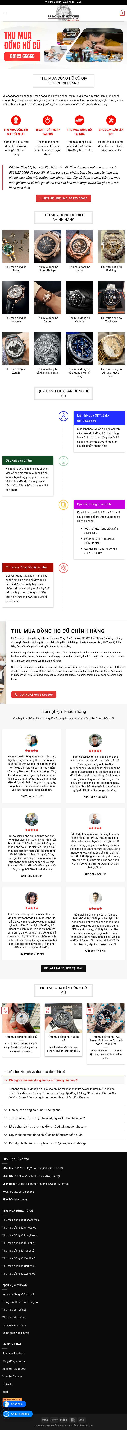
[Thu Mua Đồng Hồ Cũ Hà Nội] (63, 13)
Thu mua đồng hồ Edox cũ (21, 1036)
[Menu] (4, 13)
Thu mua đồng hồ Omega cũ (19, 1227)
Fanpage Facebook (13, 1353)
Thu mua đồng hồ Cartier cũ (18, 1266)
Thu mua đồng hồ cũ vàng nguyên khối (111, 373)
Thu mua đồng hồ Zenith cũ (18, 1258)
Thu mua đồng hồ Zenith (15, 371)
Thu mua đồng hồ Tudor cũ (18, 1250)
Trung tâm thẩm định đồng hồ (20, 1302)
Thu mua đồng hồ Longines (15, 319)
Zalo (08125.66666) (14, 1368)
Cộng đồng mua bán (14, 1361)
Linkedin (7, 1384)
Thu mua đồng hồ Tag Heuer (111, 319)
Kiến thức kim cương (14, 1199)
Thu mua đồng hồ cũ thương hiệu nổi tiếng (79, 373)
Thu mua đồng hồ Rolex (15, 268)
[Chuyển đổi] (5, 1080)
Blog (5, 1391)
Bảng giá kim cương (14, 1325)
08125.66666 (26, 1191)
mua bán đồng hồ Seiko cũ (18, 1294)
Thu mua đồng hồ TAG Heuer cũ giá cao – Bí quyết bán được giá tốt (106, 1040)
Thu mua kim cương (14, 1317)
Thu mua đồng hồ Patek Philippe (47, 268)
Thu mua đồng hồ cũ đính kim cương (48, 371)
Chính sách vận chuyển (16, 1332)
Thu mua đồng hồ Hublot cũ (63, 1038)
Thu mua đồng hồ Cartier (47, 319)
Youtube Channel (12, 1376)
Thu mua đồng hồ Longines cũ (20, 1235)
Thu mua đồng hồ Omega (79, 319)
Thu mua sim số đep (14, 1309)
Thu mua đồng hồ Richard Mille (20, 1219)
